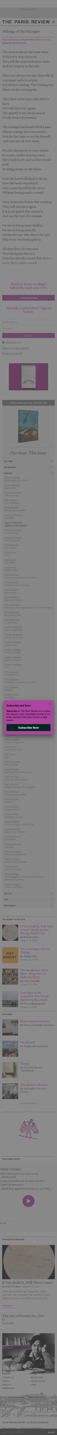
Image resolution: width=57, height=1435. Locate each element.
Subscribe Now (28, 728)
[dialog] (28, 717)
